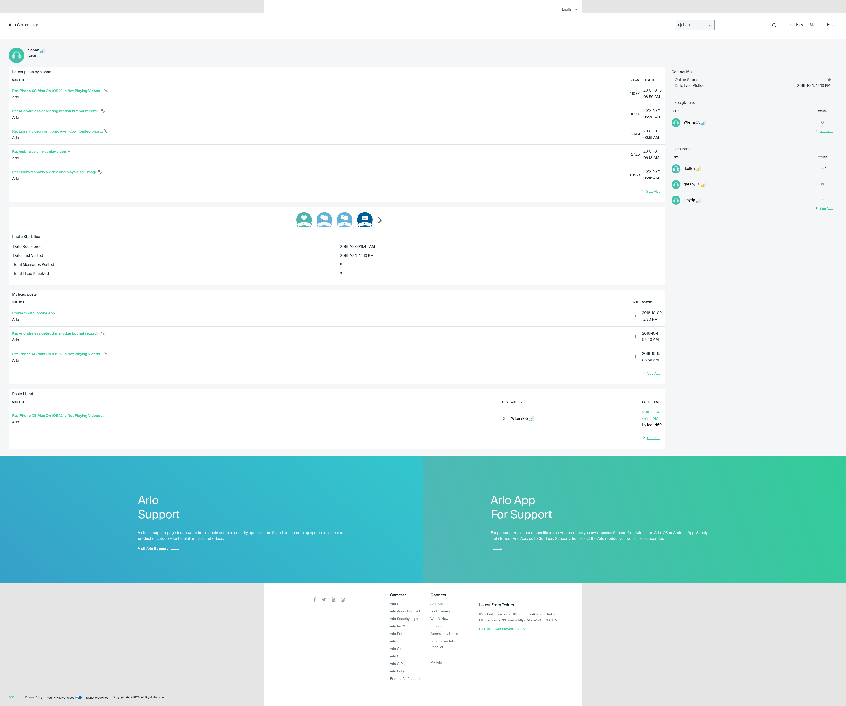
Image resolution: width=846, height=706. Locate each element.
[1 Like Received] (304, 220)
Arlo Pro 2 (397, 626)
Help (830, 24)
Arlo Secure (439, 604)
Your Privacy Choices (60, 697)
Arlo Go (396, 649)
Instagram (343, 600)
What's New (439, 619)
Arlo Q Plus (398, 663)
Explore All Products (405, 678)
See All (653, 192)
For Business (440, 611)
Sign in (815, 24)
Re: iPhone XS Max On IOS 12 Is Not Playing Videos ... (58, 91)
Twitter (324, 600)
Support (436, 626)
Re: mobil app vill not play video (39, 152)
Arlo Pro (396, 634)
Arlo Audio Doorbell (405, 611)
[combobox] (747, 25)
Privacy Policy (34, 697)
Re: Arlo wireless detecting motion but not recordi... (56, 111)
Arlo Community (23, 25)
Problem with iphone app (33, 313)
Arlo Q (395, 656)
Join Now (796, 24)
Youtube (333, 600)
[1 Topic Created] (365, 220)
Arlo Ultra (397, 604)
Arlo (15, 97)
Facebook (314, 600)
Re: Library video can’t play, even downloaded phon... (58, 131)
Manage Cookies (97, 697)
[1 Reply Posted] (344, 220)
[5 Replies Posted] (324, 220)
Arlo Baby (397, 671)
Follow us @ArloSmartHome (500, 629)
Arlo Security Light (404, 619)
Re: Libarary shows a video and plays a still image (55, 172)
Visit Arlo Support (153, 549)
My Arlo (270, 3)
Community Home (444, 634)
